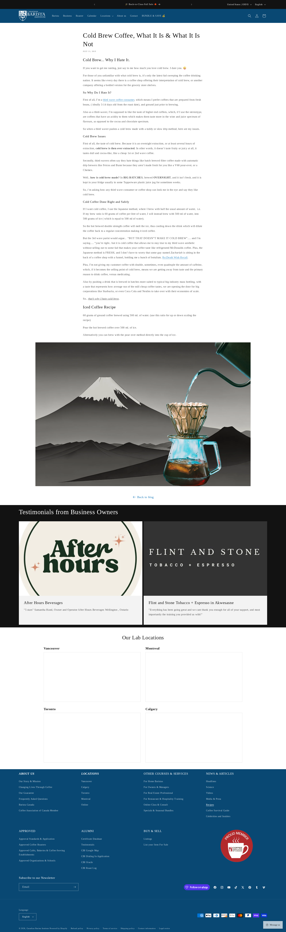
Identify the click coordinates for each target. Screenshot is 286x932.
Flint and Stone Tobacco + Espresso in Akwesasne (191, 603)
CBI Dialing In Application (95, 856)
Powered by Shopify (59, 928)
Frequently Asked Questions (33, 799)
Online (84, 804)
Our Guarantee (26, 793)
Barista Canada (26, 804)
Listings (148, 839)
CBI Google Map (90, 850)
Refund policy (77, 928)
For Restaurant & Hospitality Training (163, 799)
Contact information (147, 928)
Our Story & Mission (30, 781)
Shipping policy (128, 928)
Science (210, 787)
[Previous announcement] (94, 4)
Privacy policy (93, 928)
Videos (209, 793)
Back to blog (145, 497)
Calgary (85, 787)
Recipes (210, 804)
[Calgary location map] (194, 737)
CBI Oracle (87, 862)
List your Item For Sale (156, 844)
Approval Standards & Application (36, 839)
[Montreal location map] (194, 677)
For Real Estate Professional (158, 793)
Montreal (86, 799)
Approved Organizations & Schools (37, 860)
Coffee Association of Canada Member (38, 810)
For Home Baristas (153, 781)
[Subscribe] (74, 887)
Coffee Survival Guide (217, 810)
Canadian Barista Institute (38, 928)
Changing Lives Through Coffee (35, 787)
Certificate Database (91, 839)
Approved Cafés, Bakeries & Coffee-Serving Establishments (42, 852)
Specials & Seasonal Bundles (158, 810)
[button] (106, 15)
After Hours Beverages (43, 603)
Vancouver (86, 781)
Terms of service (110, 928)
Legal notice (164, 928)
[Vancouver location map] (92, 677)
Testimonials (87, 844)
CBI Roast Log (89, 868)
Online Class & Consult (156, 804)
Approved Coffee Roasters (32, 844)
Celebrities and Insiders (218, 816)
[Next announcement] (191, 4)
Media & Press (213, 799)
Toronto (85, 793)
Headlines (211, 781)
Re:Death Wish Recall (175, 257)
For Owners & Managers (156, 787)
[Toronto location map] (92, 737)
